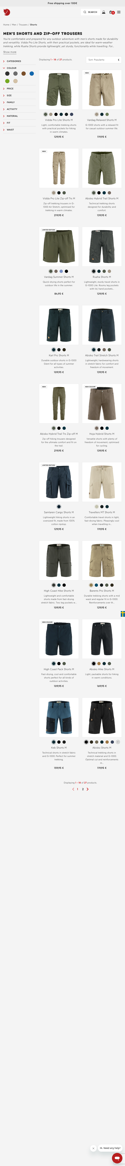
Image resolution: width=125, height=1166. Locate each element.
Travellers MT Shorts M (102, 512)
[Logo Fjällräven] (13, 12)
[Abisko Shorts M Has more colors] (118, 742)
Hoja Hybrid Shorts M (101, 433)
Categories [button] (14, 61)
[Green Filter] (7, 81)
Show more (9, 52)
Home (6, 24)
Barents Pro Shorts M (102, 590)
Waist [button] (10, 129)
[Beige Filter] (15, 81)
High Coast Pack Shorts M (59, 669)
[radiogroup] (59, 114)
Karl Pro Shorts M (59, 355)
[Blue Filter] (32, 73)
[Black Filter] (7, 73)
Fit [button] (8, 123)
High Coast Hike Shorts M (59, 590)
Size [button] (9, 95)
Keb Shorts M (59, 747)
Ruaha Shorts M (102, 276)
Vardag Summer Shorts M (59, 276)
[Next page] (89, 789)
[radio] (45, 114)
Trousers (23, 24)
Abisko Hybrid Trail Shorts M (101, 198)
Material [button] (12, 116)
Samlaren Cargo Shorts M (59, 512)
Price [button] (10, 88)
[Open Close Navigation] (119, 12)
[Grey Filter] (15, 73)
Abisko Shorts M (101, 747)
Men (14, 24)
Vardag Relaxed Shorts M (102, 120)
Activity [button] (12, 109)
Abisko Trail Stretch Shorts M (102, 355)
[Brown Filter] (24, 73)
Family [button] (11, 102)
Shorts (33, 24)
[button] (111, 12)
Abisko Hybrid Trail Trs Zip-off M (59, 433)
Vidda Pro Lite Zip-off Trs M (59, 198)
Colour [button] (11, 68)
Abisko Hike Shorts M (102, 669)
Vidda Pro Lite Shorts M (59, 120)
